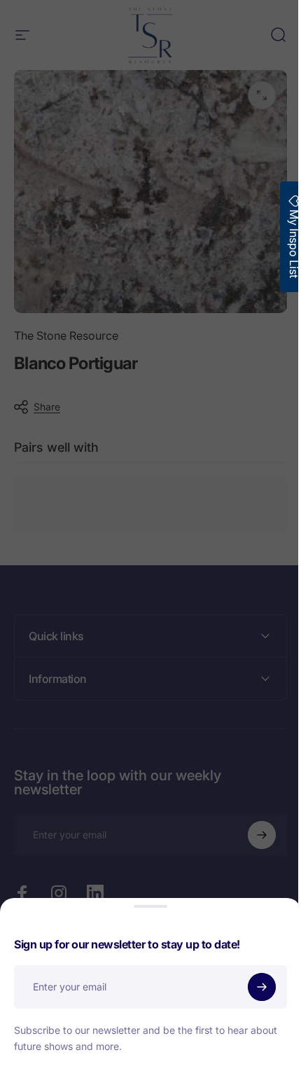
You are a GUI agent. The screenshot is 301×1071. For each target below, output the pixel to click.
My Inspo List (283, 242)
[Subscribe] (262, 987)
